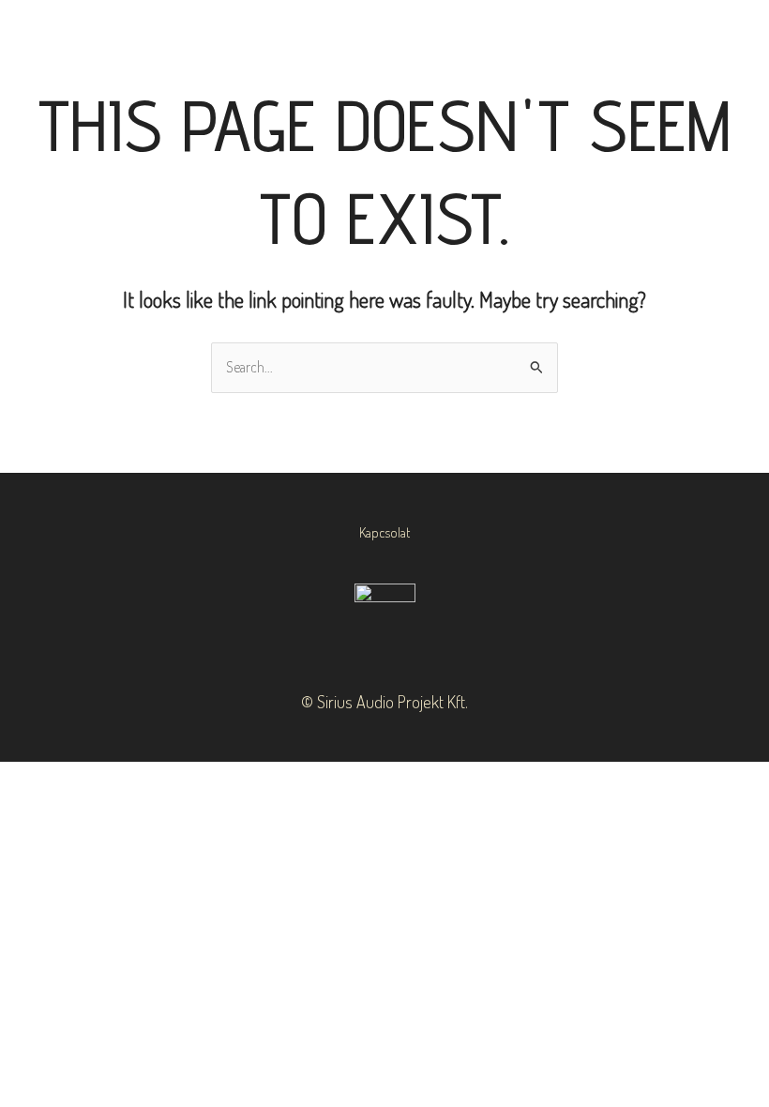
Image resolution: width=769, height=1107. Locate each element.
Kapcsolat (384, 531)
